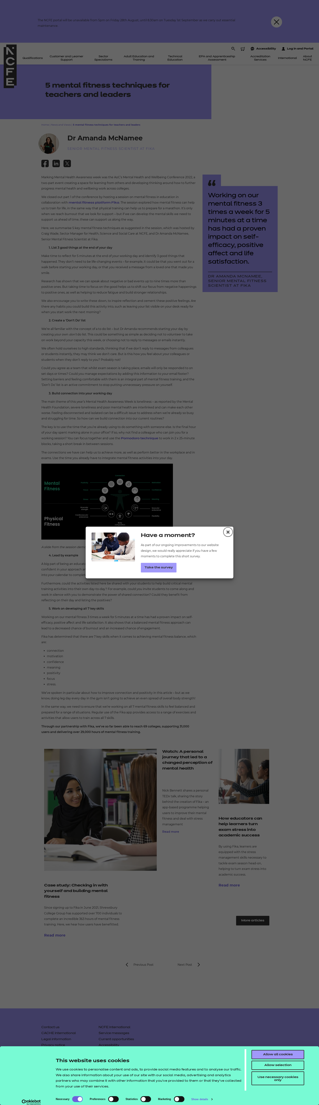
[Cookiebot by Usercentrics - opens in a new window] (31, 1102)
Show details (199, 1099)
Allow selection (277, 1065)
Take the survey (159, 567)
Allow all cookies (278, 1054)
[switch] (113, 1099)
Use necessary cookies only (278, 1079)
